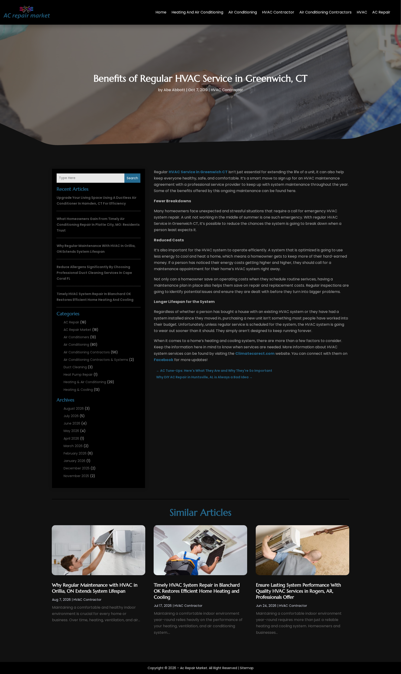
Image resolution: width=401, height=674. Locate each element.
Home (160, 12)
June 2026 (72, 423)
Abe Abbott (174, 90)
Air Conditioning (242, 12)
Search (132, 178)
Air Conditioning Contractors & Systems (96, 359)
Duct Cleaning (75, 367)
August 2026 (74, 408)
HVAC (362, 12)
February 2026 (75, 453)
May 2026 (71, 430)
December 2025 (77, 468)
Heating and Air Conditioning (197, 12)
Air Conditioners (76, 337)
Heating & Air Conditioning (85, 382)
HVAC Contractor (278, 12)
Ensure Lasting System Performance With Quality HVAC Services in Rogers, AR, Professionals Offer (298, 591)
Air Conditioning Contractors (325, 12)
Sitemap (247, 668)
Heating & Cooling (78, 389)
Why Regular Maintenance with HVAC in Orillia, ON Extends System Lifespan (94, 588)
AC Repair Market (77, 329)
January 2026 (74, 460)
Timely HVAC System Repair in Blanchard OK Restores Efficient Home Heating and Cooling (197, 591)
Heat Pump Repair (78, 374)
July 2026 (71, 416)
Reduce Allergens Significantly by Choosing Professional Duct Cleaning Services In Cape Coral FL (94, 273)
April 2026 (71, 438)
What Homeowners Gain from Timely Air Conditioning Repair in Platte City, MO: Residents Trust (98, 224)
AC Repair (381, 12)
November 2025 (76, 476)
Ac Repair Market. (194, 668)
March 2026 (73, 446)
